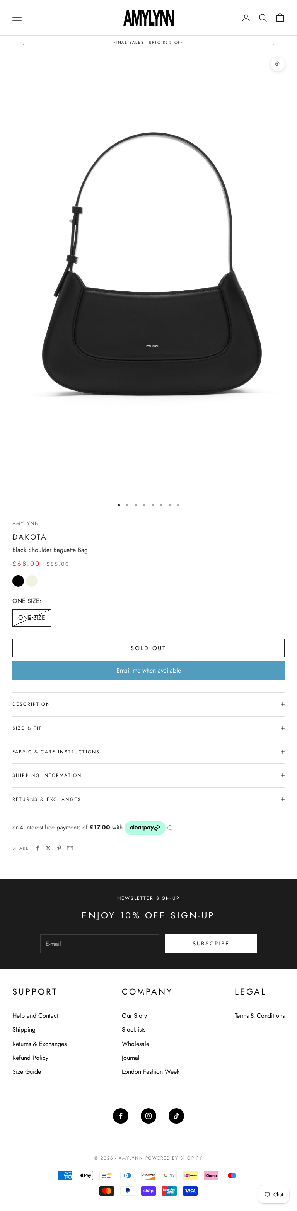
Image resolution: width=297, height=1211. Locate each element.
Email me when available (148, 670)
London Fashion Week (150, 1071)
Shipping (24, 1029)
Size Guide (26, 1071)
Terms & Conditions (260, 1015)
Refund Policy (30, 1057)
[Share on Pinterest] (59, 848)
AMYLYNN (25, 523)
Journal (131, 1057)
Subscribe (211, 943)
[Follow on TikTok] (176, 1116)
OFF (178, 42)
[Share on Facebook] (37, 848)
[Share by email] (70, 848)
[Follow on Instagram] (148, 1116)
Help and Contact (35, 1015)
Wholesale (135, 1043)
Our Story (134, 1015)
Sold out (148, 648)
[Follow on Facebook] (121, 1116)
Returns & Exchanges (39, 1043)
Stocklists (133, 1029)
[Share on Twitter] (48, 848)
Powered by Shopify (174, 1158)
